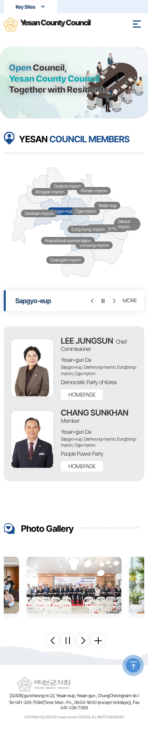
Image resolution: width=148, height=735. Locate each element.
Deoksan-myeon (39, 213)
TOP (133, 665)
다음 (113, 300)
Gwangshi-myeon (65, 260)
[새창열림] (74, 585)
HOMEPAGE (81, 394)
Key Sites (25, 7)
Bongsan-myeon (49, 192)
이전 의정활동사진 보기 (52, 640)
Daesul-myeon (124, 224)
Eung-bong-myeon (88, 229)
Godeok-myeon (67, 186)
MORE (130, 300)
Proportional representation (68, 240)
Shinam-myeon (93, 190)
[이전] (91, 300)
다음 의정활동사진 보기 (82, 640)
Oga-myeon (85, 211)
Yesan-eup (107, 205)
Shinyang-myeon (94, 245)
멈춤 (102, 300)
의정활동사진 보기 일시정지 (67, 640)
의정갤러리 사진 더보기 (97, 640)
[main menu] (136, 23)
